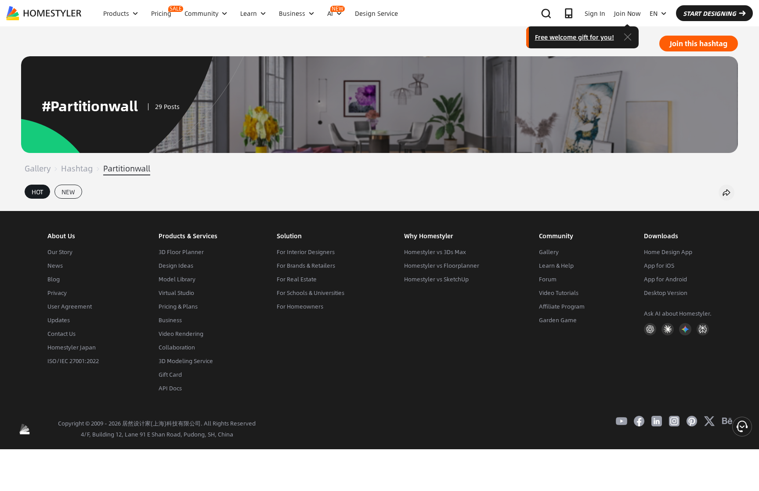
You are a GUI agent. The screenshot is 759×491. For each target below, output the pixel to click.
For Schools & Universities (310, 292)
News (55, 265)
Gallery (38, 168)
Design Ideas (176, 265)
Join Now (627, 13)
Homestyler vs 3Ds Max (435, 251)
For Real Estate (297, 279)
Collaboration (177, 347)
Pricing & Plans (178, 306)
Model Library (177, 279)
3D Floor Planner (181, 251)
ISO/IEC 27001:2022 (73, 360)
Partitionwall (126, 168)
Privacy (57, 292)
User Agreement (69, 306)
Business (170, 320)
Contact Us (61, 333)
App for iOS (659, 265)
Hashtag (77, 168)
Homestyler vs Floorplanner (441, 265)
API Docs (170, 388)
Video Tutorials (558, 292)
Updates (58, 320)
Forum (548, 279)
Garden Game (558, 320)
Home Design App (668, 251)
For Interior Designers (306, 251)
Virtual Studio (176, 292)
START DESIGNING (709, 13)
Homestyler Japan (71, 347)
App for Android (665, 279)
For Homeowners (300, 306)
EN (654, 13)
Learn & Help (556, 265)
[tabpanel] (379, 206)
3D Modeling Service (186, 360)
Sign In (595, 13)
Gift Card (170, 374)
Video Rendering (181, 333)
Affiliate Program (562, 306)
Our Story (59, 251)
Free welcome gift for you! (574, 37)
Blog (53, 279)
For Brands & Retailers (306, 265)
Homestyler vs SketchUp (436, 279)
